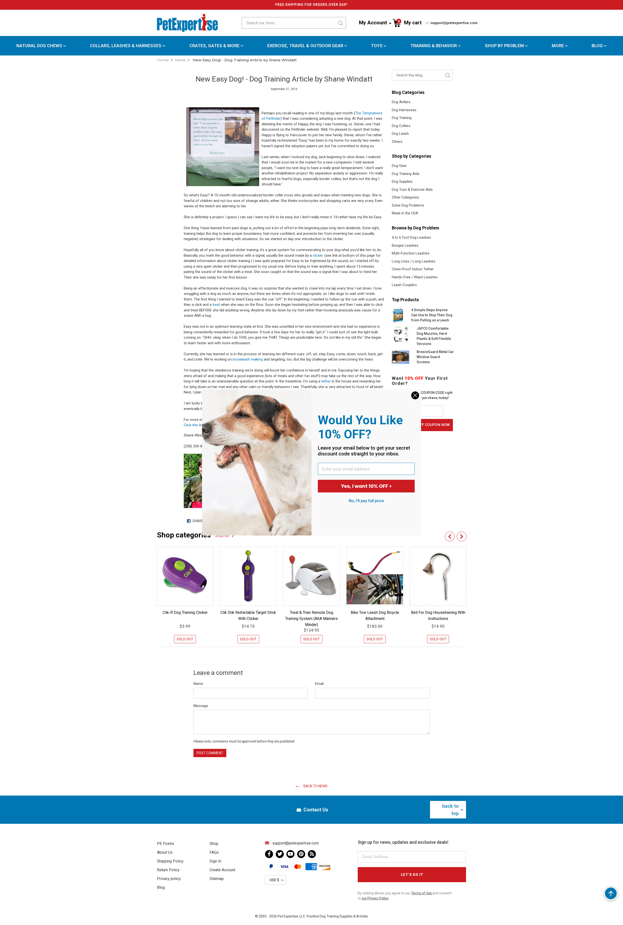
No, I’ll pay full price (366, 501)
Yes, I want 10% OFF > (366, 486)
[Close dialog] (415, 395)
